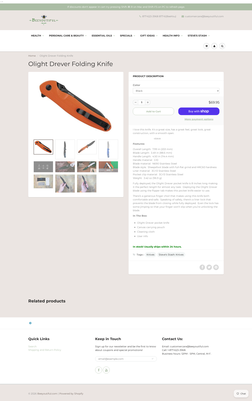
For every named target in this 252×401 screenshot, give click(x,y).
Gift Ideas (147, 35)
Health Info (171, 35)
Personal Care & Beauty (66, 35)
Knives (150, 254)
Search (32, 346)
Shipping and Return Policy (44, 349)
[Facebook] (98, 370)
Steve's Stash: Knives (171, 254)
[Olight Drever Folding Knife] (76, 106)
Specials (126, 35)
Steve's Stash (197, 35)
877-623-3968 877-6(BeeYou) (159, 16)
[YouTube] (106, 370)
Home (32, 55)
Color (136, 85)
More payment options (199, 119)
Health (36, 35)
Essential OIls (102, 35)
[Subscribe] (152, 358)
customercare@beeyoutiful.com (204, 16)
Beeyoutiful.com (47, 393)
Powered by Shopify (71, 393)
